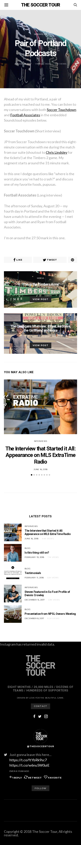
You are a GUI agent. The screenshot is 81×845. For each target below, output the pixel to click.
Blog (27, 548)
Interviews (40, 34)
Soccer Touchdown (61, 109)
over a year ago (19, 771)
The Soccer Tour (40, 5)
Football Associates (25, 115)
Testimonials (33, 573)
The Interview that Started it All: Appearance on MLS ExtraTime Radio (40, 455)
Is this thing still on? (37, 552)
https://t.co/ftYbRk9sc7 (28, 760)
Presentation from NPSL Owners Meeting (50, 613)
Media (40, 278)
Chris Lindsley (56, 152)
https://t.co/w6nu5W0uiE (29, 765)
